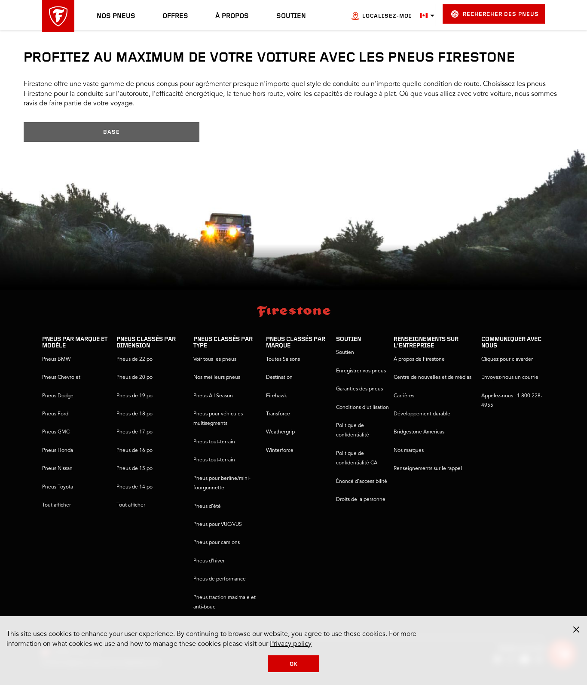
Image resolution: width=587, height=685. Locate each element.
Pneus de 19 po (134, 396)
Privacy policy (291, 644)
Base (111, 132)
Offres (175, 16)
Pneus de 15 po (134, 468)
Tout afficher (56, 505)
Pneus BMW (56, 359)
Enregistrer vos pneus (361, 371)
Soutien (291, 16)
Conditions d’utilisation (362, 407)
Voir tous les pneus (214, 359)
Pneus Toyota (57, 487)
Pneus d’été (207, 506)
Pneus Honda (57, 450)
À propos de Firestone (419, 359)
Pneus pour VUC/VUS (217, 524)
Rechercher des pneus (501, 14)
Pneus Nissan (57, 468)
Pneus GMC (56, 432)
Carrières (404, 396)
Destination (279, 377)
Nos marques (409, 450)
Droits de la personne (360, 499)
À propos (232, 16)
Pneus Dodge (57, 396)
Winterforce (280, 450)
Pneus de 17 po (134, 432)
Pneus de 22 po (134, 359)
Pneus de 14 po (134, 487)
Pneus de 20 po (134, 377)
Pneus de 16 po (134, 450)
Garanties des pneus (359, 389)
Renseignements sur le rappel (428, 468)
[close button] (576, 629)
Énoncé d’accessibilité (361, 481)
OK (294, 664)
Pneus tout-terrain (214, 442)
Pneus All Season (213, 396)
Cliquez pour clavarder (507, 359)
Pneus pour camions (216, 542)
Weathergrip (280, 432)
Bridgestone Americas (419, 432)
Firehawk (276, 396)
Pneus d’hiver (209, 561)
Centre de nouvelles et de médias (432, 377)
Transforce (278, 414)
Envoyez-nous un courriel (510, 377)
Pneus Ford (55, 414)
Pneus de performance (219, 579)
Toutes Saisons (283, 359)
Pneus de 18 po (134, 414)
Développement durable (422, 414)
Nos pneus (116, 16)
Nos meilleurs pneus (216, 377)
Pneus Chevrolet (61, 377)
